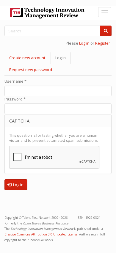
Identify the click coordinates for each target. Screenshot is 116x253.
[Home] (47, 13)
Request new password (30, 69)
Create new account (27, 57)
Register (102, 43)
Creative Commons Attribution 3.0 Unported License (40, 234)
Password (15, 99)
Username (15, 81)
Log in (84, 43)
